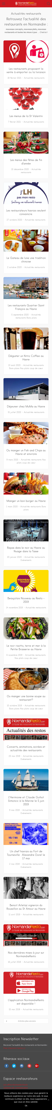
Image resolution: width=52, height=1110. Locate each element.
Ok (26, 1105)
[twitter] (14, 1068)
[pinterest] (30, 1068)
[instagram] (22, 1068)
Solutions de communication (15, 1087)
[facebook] (7, 1068)
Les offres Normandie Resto (15, 1084)
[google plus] (37, 1068)
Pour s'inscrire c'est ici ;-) (14, 1048)
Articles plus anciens (27, 1021)
